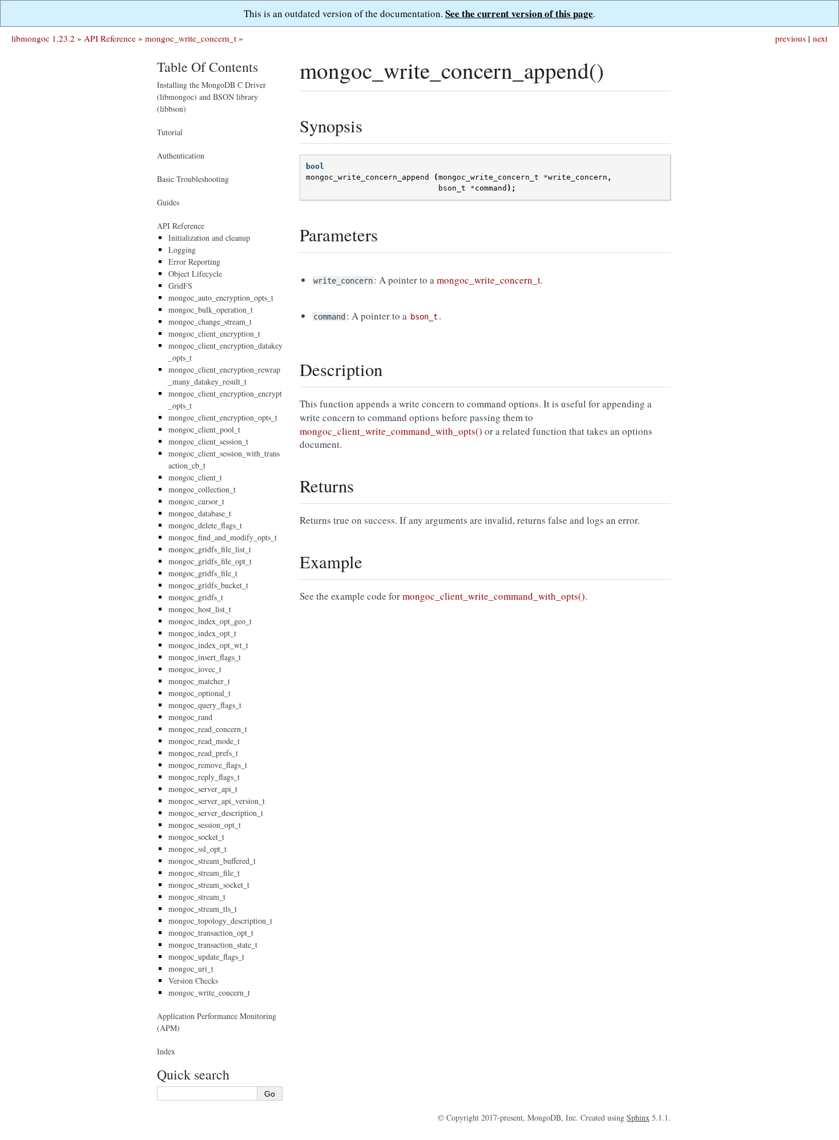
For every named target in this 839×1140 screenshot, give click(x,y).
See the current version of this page (519, 13)
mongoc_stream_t (196, 896)
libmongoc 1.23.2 (43, 38)
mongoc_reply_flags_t (204, 776)
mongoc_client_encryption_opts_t (222, 417)
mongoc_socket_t (196, 836)
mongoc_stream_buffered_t (212, 860)
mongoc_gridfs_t (195, 597)
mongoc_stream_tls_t (202, 908)
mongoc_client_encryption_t (214, 333)
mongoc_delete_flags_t (205, 525)
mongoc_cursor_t (196, 501)
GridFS (180, 285)
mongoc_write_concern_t (190, 38)
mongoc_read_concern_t (207, 728)
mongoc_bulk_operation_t (210, 309)
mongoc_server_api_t (202, 788)
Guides (168, 202)
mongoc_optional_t (199, 693)
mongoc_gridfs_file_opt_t (210, 561)
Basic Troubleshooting (193, 178)
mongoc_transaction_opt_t (210, 932)
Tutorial (170, 132)
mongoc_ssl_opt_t (197, 848)
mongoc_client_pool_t (204, 429)
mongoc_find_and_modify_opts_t (222, 537)
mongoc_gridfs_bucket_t (208, 585)
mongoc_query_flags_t (204, 705)
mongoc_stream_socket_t (208, 884)
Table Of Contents (207, 67)
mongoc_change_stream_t (210, 321)
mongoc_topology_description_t (220, 920)
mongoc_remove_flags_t (207, 764)
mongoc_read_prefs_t (203, 752)
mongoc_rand (190, 717)
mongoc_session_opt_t (204, 824)
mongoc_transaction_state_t (212, 944)
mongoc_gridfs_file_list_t (209, 549)
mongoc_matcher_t (199, 681)
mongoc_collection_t (202, 489)
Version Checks (193, 980)
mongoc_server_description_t (215, 812)
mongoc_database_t (199, 513)
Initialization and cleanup (209, 237)
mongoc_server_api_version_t (216, 800)
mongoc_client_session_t (208, 441)
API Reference (110, 38)
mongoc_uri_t (190, 968)
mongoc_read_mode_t (204, 740)
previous (790, 38)
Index (166, 1051)
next (820, 38)
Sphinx (638, 1117)
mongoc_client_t (195, 477)
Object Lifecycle (195, 273)
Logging (182, 249)
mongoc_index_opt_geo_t (210, 621)
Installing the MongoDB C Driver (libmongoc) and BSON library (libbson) (211, 96)
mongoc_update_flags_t (206, 956)
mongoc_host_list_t (199, 609)
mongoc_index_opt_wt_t (208, 645)
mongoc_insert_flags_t (204, 657)
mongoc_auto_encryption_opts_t (220, 297)
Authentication (180, 155)
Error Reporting (194, 261)
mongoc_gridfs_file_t (202, 573)
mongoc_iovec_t (194, 669)
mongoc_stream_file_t (204, 872)
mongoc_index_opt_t (202, 633)
